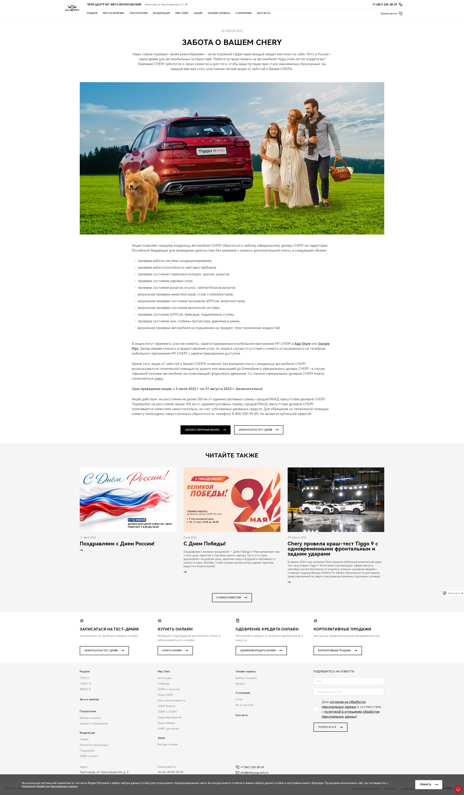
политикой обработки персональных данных (50, 786)
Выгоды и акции (168, 744)
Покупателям (139, 13)
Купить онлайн (172, 650)
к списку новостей (229, 597)
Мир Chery (182, 13)
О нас (239, 699)
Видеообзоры (166, 723)
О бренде (164, 683)
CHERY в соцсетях (169, 689)
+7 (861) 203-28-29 (252, 767)
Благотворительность (171, 700)
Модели (92, 13)
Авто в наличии (113, 13)
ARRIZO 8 (85, 689)
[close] (462, 593)
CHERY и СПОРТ (167, 711)
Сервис (84, 739)
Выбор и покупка (90, 717)
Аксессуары (165, 678)
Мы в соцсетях (245, 705)
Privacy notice (453, 593)
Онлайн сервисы (219, 13)
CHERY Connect (89, 756)
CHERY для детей (168, 728)
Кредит (240, 683)
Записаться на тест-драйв (255, 430)
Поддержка (87, 750)
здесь (158, 378)
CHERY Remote (166, 706)
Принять (425, 784)
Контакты (264, 13)
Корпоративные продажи (334, 650)
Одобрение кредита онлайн (258, 650)
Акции (198, 13)
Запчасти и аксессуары (94, 744)
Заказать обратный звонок (202, 430)
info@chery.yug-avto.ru (254, 772)
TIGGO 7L (85, 683)
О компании (244, 13)
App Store (303, 344)
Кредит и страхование (94, 723)
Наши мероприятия (169, 717)
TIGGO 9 (85, 678)
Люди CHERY (165, 694)
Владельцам (161, 13)
